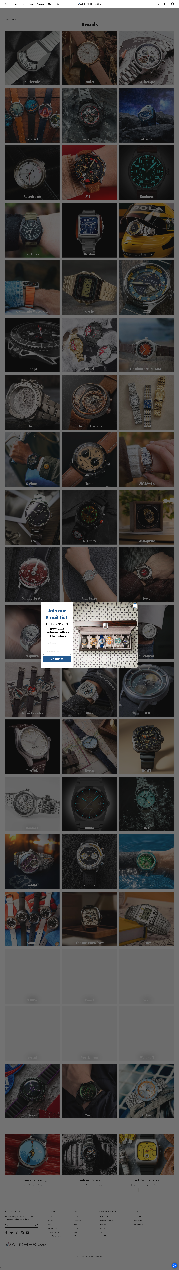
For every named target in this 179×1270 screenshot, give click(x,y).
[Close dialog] (135, 605)
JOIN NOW (57, 659)
